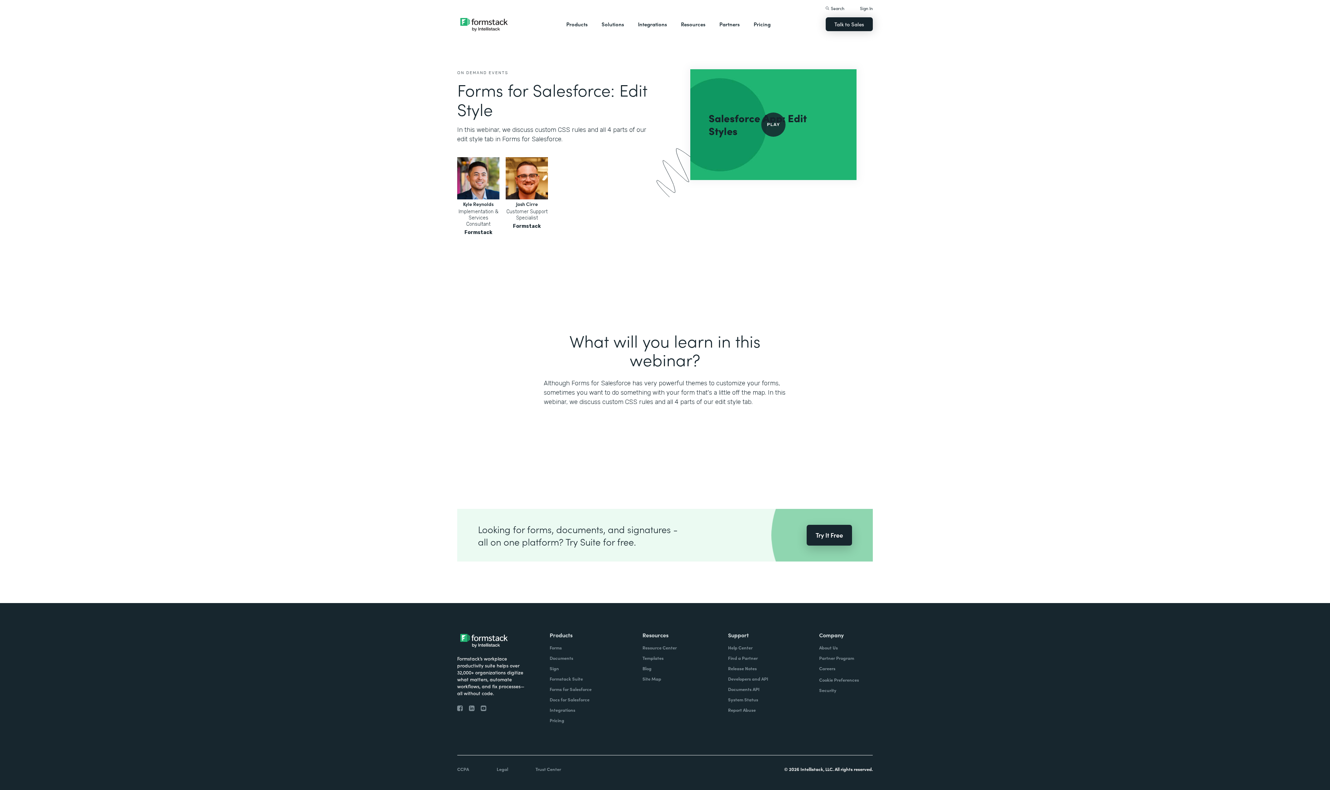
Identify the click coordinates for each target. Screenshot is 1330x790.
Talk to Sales (849, 24)
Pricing (762, 24)
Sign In (866, 8)
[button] (577, 24)
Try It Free (829, 535)
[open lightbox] (773, 124)
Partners (729, 24)
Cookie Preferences (839, 679)
